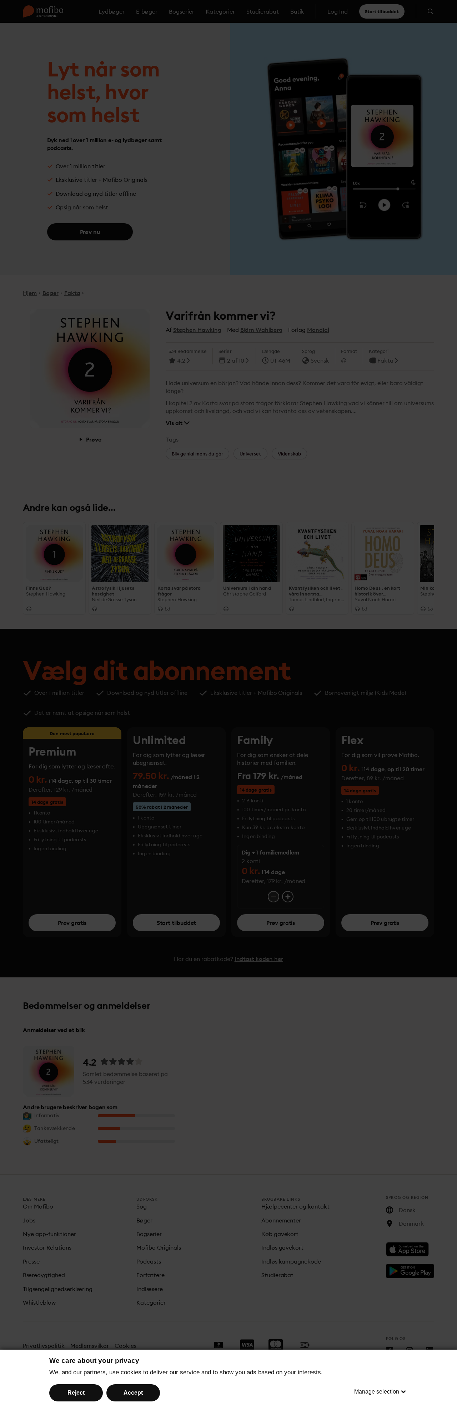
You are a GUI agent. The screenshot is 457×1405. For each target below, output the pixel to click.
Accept (133, 1393)
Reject (76, 1393)
